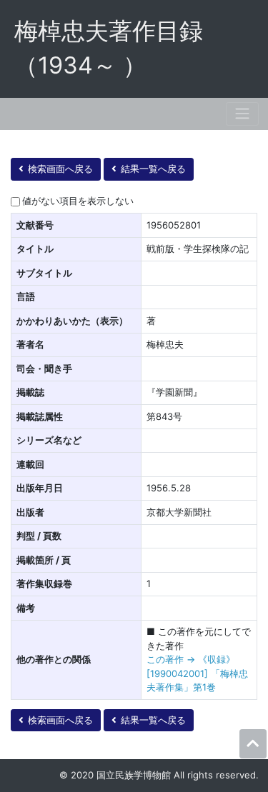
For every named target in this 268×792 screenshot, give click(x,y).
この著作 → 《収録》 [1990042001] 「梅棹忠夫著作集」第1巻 (197, 673)
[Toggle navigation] (242, 114)
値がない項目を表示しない (78, 200)
